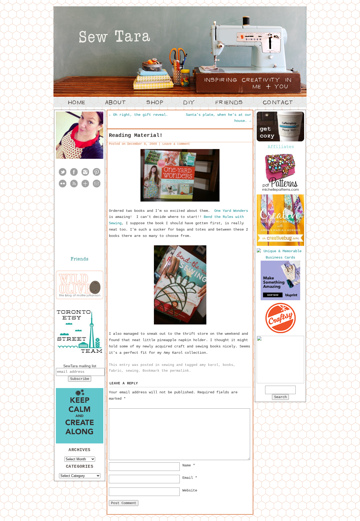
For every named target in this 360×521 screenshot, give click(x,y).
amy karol (209, 365)
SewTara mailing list (79, 366)
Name (188, 465)
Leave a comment (176, 144)
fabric (115, 371)
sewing (168, 365)
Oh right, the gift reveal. (138, 115)
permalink (179, 371)
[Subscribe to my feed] (74, 187)
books (228, 365)
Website (189, 490)
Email (189, 478)
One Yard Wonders (231, 211)
